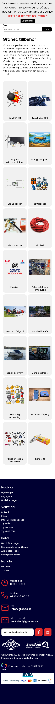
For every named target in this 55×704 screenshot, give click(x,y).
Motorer (5, 566)
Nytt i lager (7, 492)
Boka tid (5, 512)
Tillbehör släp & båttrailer (14, 460)
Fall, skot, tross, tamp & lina (40, 288)
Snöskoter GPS (40, 118)
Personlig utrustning (14, 416)
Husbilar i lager (9, 500)
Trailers (5, 570)
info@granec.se (21, 609)
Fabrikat (14, 287)
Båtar (5, 538)
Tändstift (40, 459)
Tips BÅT (5, 523)
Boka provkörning (10, 554)
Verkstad (8, 507)
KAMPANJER (15, 118)
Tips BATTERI (8, 531)
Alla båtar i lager (10, 550)
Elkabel (40, 245)
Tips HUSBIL (7, 527)
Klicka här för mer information (27, 16)
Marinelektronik (40, 373)
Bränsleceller (15, 204)
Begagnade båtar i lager (14, 547)
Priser (4, 516)
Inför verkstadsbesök (12, 519)
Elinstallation (15, 245)
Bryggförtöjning (39, 159)
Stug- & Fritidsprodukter (14, 161)
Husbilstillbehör (40, 331)
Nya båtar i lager (10, 543)
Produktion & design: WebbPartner (19, 658)
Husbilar (7, 487)
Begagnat (6, 496)
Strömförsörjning (40, 414)
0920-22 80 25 (19, 596)
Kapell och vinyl (14, 373)
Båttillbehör (40, 204)
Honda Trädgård (15, 331)
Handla (6, 561)
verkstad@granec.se (24, 621)
